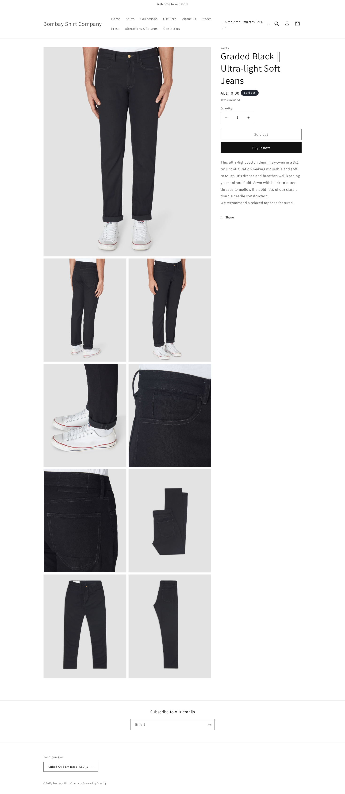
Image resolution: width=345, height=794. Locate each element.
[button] (277, 24)
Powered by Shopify (94, 783)
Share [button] (229, 217)
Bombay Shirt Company (67, 783)
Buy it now (261, 147)
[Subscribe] (209, 724)
